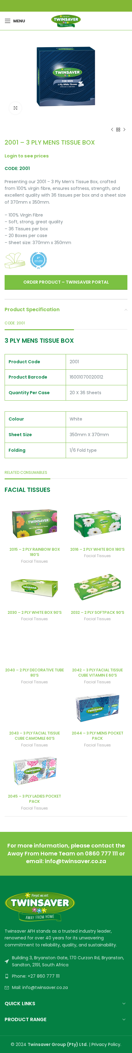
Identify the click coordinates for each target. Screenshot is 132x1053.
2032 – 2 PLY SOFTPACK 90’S (97, 612)
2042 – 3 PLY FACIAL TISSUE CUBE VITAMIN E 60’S (97, 672)
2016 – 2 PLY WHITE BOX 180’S (97, 549)
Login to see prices (27, 156)
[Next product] (124, 129)
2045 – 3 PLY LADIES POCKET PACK (34, 799)
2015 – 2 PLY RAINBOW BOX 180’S (35, 552)
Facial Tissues (34, 561)
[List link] (66, 976)
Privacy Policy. (106, 1044)
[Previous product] (112, 129)
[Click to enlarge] (15, 108)
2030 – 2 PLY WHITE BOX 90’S (35, 612)
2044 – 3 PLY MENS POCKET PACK (97, 735)
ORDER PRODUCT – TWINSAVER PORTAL (66, 282)
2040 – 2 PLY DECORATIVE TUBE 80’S (34, 672)
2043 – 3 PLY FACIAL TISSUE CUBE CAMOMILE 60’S (34, 735)
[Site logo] (66, 20)
